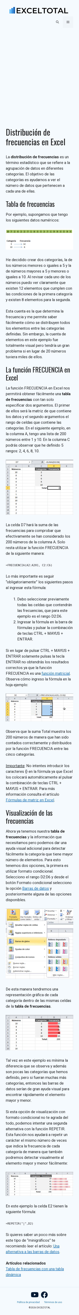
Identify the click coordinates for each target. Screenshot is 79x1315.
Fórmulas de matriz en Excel (30, 800)
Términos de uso (53, 1302)
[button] (57, 22)
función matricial (56, 673)
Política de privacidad (28, 1302)
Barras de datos (35, 888)
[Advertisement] (39, 73)
